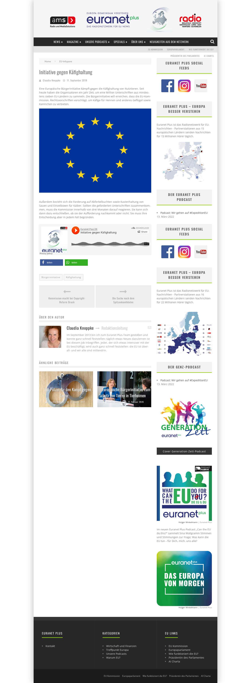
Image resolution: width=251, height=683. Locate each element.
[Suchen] (212, 41)
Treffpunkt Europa (117, 650)
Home (48, 61)
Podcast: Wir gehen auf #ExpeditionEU (184, 213)
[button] (51, 262)
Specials (119, 42)
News (57, 42)
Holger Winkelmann (188, 522)
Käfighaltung (73, 277)
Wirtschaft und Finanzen (121, 646)
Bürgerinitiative (51, 277)
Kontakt (50, 646)
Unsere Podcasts (96, 42)
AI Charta (209, 55)
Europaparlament (175, 49)
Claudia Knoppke (51, 80)
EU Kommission (155, 49)
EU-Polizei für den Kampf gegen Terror (68, 392)
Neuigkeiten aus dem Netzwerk (169, 42)
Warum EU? (113, 657)
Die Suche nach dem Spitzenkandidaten (123, 300)
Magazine (73, 42)
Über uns (137, 42)
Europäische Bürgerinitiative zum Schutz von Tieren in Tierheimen (124, 392)
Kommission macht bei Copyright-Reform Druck (67, 300)
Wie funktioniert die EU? (201, 49)
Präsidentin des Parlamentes (185, 55)
